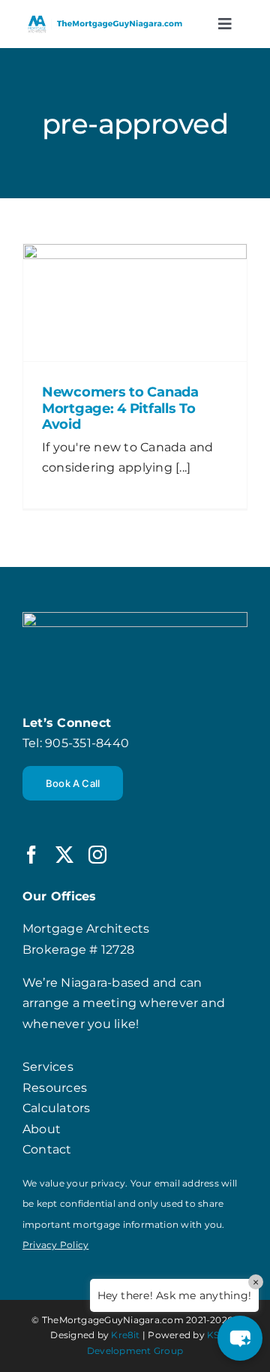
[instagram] (97, 855)
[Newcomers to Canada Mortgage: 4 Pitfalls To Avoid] (135, 302)
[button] (240, 1338)
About (41, 1129)
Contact (47, 1149)
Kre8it (125, 1334)
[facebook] (31, 855)
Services (48, 1067)
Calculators (56, 1108)
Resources (54, 1088)
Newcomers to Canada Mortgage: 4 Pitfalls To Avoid (120, 408)
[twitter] (65, 855)
